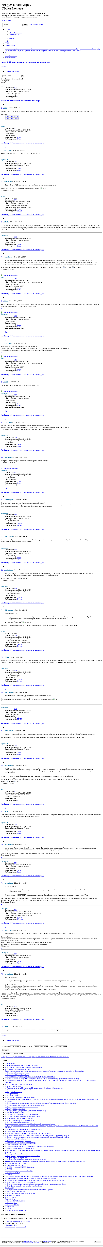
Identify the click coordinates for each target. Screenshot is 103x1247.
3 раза (19, 169)
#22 (2, 930)
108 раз (19, 917)
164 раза (20, 919)
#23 (2, 974)
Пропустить (6, 20)
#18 (2, 765)
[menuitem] (15, 33)
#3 (1, 181)
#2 (1, 150)
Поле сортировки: (28, 1046)
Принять (97, 1242)
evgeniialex (4, 160)
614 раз (19, 209)
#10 (2, 457)
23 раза (19, 325)
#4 (1, 222)
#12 (2, 536)
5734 (15, 200)
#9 (1, 422)
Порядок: (52, 1046)
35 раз (19, 290)
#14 (2, 610)
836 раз (19, 211)
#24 (2, 1026)
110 (15, 88)
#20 (2, 844)
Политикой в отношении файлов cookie (31, 1242)
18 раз (19, 137)
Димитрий (4, 314)
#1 (1, 108)
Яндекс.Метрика (28, 1241)
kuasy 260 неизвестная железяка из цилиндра (25, 62)
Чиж (2, 277)
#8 (1, 382)
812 (15, 910)
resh (2, 86)
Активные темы (10, 58)
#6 (1, 301)
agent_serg (4, 908)
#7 (1, 343)
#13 (2, 570)
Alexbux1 (4, 126)
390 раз (19, 525)
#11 (2, 499)
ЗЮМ (3, 196)
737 (15, 316)
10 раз (19, 139)
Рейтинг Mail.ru (47, 1241)
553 (15, 161)
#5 (1, 257)
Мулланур (4, 513)
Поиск (25, 24)
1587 (15, 514)
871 (15, 128)
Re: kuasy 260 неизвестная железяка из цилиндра (22, 143)
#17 (2, 731)
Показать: (5, 1046)
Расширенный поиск (36, 24)
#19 (2, 811)
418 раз (19, 523)
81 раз (19, 326)
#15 (2, 657)
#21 (2, 883)
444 (15, 279)
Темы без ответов (11, 56)
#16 (2, 692)
